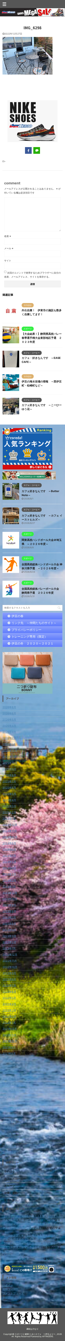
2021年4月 (9, 1078)
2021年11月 (9, 1035)
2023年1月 (9, 948)
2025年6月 (9, 787)
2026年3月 (9, 732)
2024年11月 (9, 831)
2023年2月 (9, 942)
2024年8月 (9, 849)
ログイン (7, 1285)
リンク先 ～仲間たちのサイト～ (34, 623)
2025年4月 (9, 800)
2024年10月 (9, 837)
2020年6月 (9, 1140)
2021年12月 (9, 1028)
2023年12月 (9, 892)
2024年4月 (9, 868)
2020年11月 (9, 1109)
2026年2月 (9, 738)
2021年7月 (9, 1059)
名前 (7, 236)
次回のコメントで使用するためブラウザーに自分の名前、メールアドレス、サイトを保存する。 (32, 274)
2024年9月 (9, 843)
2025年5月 (9, 793)
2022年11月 (9, 960)
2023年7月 (9, 917)
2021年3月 (9, 1084)
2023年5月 (9, 923)
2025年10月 (9, 763)
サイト (7, 260)
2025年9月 (9, 769)
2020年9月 (9, 1121)
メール (8, 248)
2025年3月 (9, 806)
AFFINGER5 (47, 1336)
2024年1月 (9, 886)
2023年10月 (9, 899)
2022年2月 (9, 1016)
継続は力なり (32, 1329)
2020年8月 (9, 1127)
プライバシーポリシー (27, 629)
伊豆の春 (18, 616)
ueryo (50, 1219)
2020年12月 (9, 1103)
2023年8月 (9, 911)
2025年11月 (9, 756)
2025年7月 (9, 781)
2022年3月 (9, 1010)
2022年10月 (9, 967)
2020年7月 (9, 1134)
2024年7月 (9, 855)
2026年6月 (9, 713)
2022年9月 (9, 973)
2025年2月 (9, 812)
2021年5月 (9, 1072)
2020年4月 (9, 1152)
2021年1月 (8, 1096)
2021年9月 (9, 1047)
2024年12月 (9, 824)
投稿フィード (10, 1289)
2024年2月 (9, 880)
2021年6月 (9, 1066)
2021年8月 (9, 1053)
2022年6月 (9, 991)
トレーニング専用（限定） (30, 636)
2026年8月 (9, 707)
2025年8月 (9, 775)
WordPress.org (11, 1297)
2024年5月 (9, 861)
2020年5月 (9, 1146)
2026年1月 (9, 744)
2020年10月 (9, 1115)
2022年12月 (9, 954)
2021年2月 (9, 1090)
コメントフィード (13, 1293)
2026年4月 (9, 725)
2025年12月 (9, 750)
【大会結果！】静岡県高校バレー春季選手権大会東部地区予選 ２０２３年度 (42, 337)
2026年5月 (9, 719)
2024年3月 (9, 874)
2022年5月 (9, 998)
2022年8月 (9, 979)
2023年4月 (9, 929)
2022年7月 (9, 985)
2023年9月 (9, 905)
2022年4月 (9, 1004)
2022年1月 (9, 1022)
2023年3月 (9, 936)
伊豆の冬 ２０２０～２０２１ (33, 643)
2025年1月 (9, 818)
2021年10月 (9, 1041)
